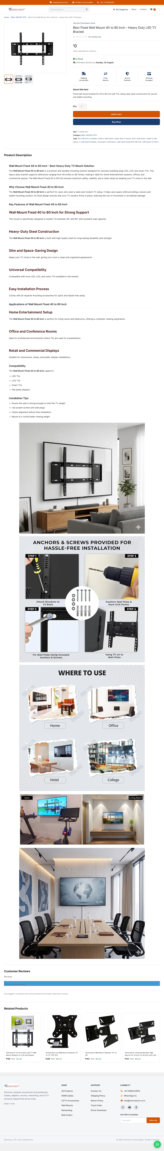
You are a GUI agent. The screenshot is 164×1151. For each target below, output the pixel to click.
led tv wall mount (139, 138)
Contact (143, 9)
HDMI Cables (67, 1095)
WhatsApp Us (130, 1095)
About (134, 9)
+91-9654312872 (132, 1091)
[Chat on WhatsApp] (157, 1144)
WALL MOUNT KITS (18, 17)
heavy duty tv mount (122, 138)
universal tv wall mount (107, 142)
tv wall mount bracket (87, 142)
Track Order (96, 1105)
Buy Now (116, 122)
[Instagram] (122, 1107)
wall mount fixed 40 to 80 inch (129, 142)
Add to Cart (116, 114)
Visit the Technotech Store (84, 23)
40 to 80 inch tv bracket (87, 138)
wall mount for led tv (150, 142)
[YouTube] (129, 1107)
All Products (67, 1091)
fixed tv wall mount (105, 138)
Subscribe (153, 1120)
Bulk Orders (66, 1115)
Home (6, 17)
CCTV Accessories (70, 1100)
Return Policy (97, 1100)
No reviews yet (94, 37)
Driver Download (98, 1110)
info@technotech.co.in (134, 1100)
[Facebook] (136, 1107)
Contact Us (96, 1091)
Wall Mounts (67, 1105)
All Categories (122, 9)
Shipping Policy (98, 1095)
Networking (66, 1110)
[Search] (86, 9)
